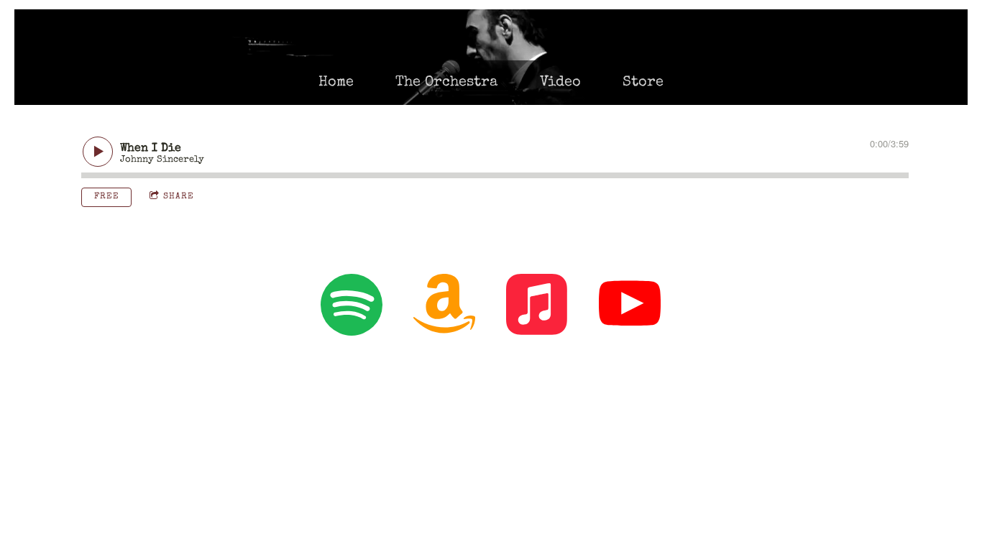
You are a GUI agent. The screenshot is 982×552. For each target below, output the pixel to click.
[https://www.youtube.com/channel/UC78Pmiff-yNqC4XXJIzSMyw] (630, 308)
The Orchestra (446, 82)
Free (106, 197)
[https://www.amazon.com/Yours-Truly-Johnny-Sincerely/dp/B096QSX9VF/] (444, 308)
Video (560, 82)
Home (336, 82)
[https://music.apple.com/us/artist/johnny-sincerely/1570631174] (537, 308)
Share (178, 197)
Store (643, 82)
